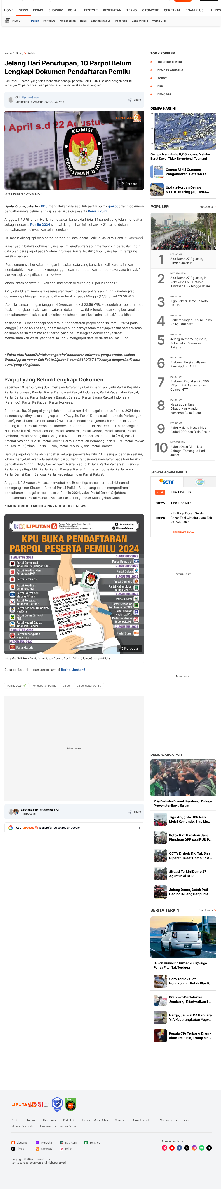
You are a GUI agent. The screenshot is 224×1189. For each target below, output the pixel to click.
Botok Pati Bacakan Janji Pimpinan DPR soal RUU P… (190, 837)
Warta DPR (159, 20)
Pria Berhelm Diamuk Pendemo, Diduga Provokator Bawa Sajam (183, 803)
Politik (35, 20)
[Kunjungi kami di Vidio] (164, 1148)
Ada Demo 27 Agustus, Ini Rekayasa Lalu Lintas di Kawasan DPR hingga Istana (190, 282)
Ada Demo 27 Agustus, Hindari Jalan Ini (186, 261)
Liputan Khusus (101, 20)
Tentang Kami (168, 1120)
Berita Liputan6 (73, 670)
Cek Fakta (172, 10)
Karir (187, 1120)
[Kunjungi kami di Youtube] (172, 1148)
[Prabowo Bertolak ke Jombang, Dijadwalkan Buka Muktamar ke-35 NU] (160, 999)
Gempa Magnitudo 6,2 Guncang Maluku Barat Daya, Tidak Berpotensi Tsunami (180, 156)
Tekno (131, 10)
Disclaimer (49, 1120)
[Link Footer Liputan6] (30, 1104)
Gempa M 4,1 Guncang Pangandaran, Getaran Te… (187, 172)
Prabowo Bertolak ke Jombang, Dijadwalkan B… (190, 999)
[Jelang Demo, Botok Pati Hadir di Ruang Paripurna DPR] (160, 892)
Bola (72, 10)
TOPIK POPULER (162, 53)
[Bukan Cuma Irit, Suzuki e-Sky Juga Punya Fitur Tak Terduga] (183, 937)
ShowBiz (55, 10)
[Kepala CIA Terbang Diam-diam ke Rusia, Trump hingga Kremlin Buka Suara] (160, 1035)
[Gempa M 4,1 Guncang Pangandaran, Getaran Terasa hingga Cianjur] (157, 171)
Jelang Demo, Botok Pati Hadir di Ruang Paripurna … (190, 892)
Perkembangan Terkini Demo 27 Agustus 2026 (191, 322)
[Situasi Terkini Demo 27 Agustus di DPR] (160, 873)
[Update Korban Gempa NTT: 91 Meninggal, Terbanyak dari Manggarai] (157, 189)
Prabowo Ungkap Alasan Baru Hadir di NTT (188, 364)
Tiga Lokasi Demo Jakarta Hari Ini (189, 303)
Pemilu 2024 (98, 211)
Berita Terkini (165, 910)
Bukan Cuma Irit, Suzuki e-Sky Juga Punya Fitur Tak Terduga (180, 965)
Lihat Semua (205, 206)
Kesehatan (112, 10)
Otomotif (150, 10)
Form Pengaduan (142, 1120)
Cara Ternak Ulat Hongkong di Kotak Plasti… (190, 981)
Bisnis (38, 10)
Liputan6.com (30, 97)
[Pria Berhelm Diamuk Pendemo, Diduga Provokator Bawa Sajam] (183, 777)
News (23, 10)
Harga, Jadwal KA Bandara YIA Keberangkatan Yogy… (190, 1017)
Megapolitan (68, 20)
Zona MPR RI (140, 20)
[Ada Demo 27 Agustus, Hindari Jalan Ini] (183, 231)
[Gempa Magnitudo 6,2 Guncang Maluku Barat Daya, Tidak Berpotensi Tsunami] (183, 131)
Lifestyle (90, 10)
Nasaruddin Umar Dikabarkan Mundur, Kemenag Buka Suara (185, 408)
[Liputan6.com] (11, 100)
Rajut (83, 20)
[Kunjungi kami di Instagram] (194, 1148)
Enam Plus (194, 10)
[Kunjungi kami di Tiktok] (209, 1148)
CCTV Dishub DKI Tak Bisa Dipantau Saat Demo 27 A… (190, 855)
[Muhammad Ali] (16, 811)
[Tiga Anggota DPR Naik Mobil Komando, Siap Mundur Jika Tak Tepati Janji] (160, 819)
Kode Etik (68, 1120)
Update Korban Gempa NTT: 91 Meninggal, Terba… (187, 189)
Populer (159, 206)
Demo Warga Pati (166, 755)
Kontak (15, 1120)
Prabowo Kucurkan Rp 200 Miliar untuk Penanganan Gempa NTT (189, 385)
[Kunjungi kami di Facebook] (179, 1148)
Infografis (121, 20)
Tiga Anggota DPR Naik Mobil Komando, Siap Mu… (190, 819)
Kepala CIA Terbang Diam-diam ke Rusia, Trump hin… (190, 1035)
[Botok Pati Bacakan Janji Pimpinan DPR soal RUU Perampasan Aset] (160, 837)
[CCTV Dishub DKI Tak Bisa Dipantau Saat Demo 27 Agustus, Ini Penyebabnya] (160, 855)
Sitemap (120, 1120)
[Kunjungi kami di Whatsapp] (201, 1148)
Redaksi (31, 1120)
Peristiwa (49, 20)
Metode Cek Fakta (22, 1126)
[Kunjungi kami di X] (186, 1148)
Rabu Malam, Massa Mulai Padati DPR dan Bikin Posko (190, 430)
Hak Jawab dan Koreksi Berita (58, 1126)
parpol (114, 206)
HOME (9, 10)
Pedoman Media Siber (94, 1120)
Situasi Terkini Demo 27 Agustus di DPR (187, 873)
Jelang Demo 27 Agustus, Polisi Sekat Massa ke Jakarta (188, 343)
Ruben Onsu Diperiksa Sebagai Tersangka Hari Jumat (187, 451)
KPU (44, 206)
